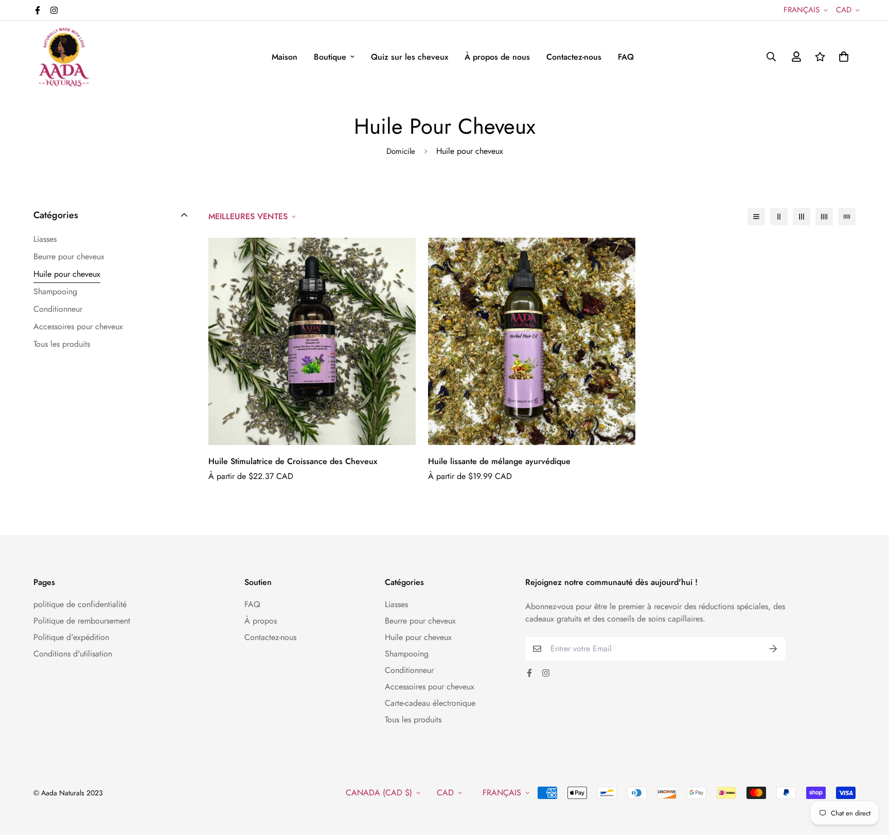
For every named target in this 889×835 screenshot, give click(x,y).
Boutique (330, 57)
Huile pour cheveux (418, 637)
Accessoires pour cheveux (429, 686)
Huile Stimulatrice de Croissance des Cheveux (292, 461)
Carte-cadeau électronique (430, 703)
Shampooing (407, 654)
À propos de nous (497, 57)
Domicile (400, 151)
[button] (841, 56)
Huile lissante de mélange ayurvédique (499, 461)
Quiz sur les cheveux (409, 57)
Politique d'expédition (71, 637)
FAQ (626, 57)
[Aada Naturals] (64, 57)
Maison (284, 57)
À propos (260, 621)
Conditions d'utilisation (72, 654)
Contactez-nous (573, 57)
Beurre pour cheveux (420, 621)
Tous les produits (413, 719)
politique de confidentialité (80, 604)
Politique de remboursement (81, 621)
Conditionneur (409, 670)
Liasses (396, 604)
